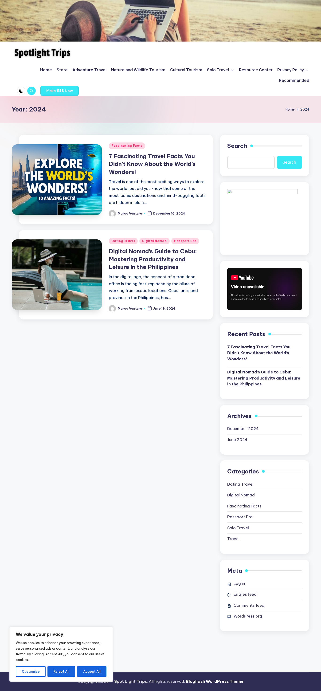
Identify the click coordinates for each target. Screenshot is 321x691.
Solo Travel (238, 527)
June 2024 (237, 439)
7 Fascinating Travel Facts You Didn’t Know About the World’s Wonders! (152, 164)
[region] (61, 654)
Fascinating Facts (127, 145)
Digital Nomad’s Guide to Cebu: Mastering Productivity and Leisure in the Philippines (153, 259)
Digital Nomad (154, 241)
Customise (31, 671)
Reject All (61, 671)
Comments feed (249, 605)
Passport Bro (185, 241)
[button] (59, 91)
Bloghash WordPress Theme (214, 681)
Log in (239, 583)
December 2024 (243, 428)
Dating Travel (123, 241)
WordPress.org (248, 616)
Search (237, 145)
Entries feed (245, 594)
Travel (233, 538)
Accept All (92, 671)
